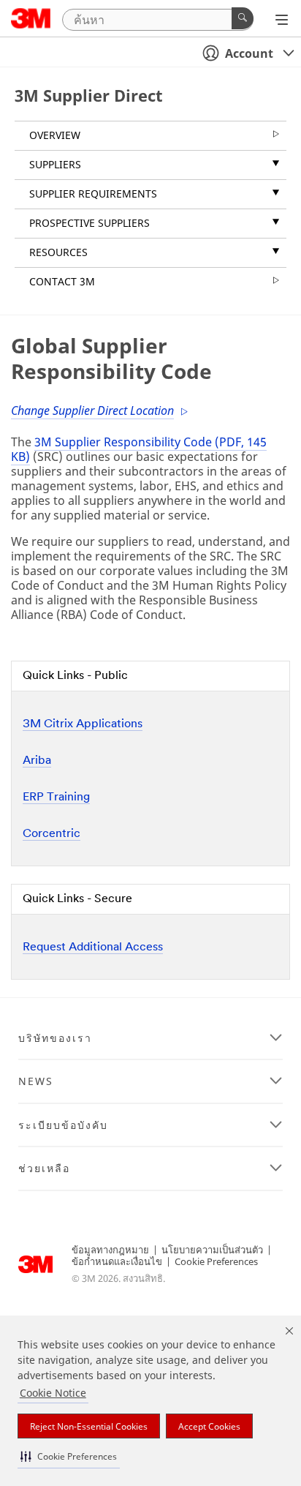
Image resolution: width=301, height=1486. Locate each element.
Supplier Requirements (93, 193)
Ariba (37, 761)
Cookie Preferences (216, 1261)
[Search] (243, 18)
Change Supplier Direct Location (92, 410)
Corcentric (51, 834)
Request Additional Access (93, 947)
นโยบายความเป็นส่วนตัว (212, 1250)
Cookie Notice (53, 1393)
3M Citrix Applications (82, 724)
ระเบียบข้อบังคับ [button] (63, 1125)
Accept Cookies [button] (209, 1426)
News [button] (35, 1081)
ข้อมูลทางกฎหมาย (110, 1250)
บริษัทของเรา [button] (55, 1038)
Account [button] (249, 53)
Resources (58, 252)
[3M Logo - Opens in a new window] (31, 18)
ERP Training (56, 797)
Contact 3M (62, 281)
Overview (54, 135)
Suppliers (55, 164)
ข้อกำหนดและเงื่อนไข (117, 1261)
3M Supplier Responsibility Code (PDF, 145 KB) (139, 449)
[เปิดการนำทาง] (281, 20)
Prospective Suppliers (89, 223)
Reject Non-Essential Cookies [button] (89, 1426)
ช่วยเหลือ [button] (44, 1168)
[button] (69, 1456)
